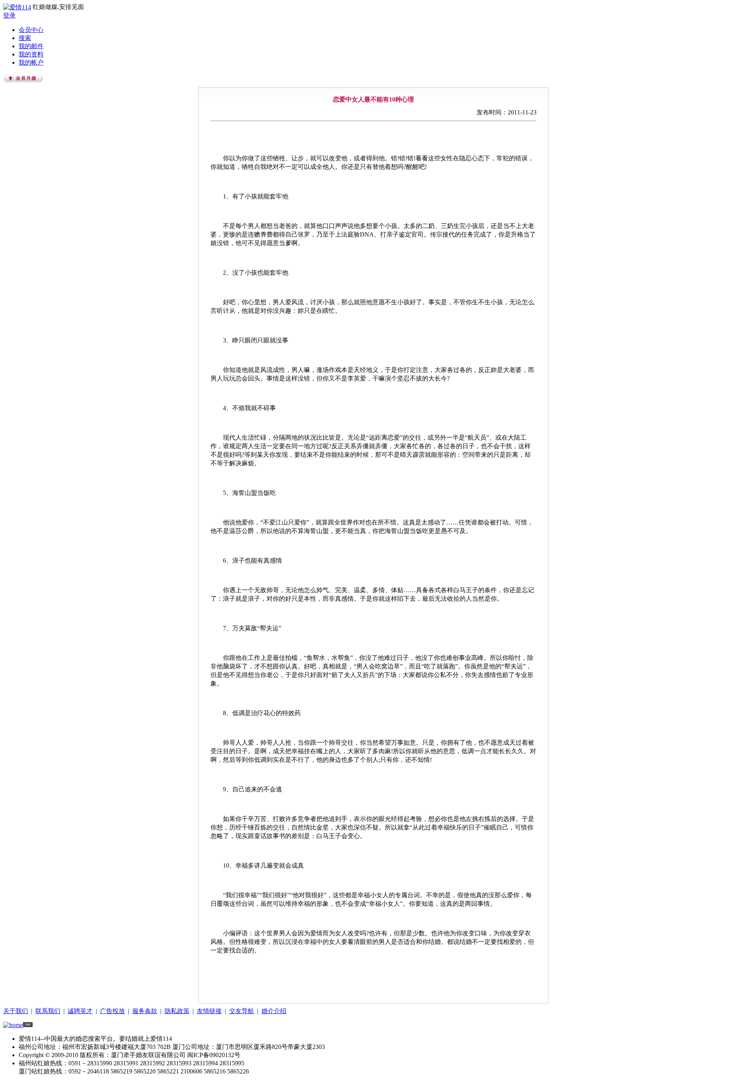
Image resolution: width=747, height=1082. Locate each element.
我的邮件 (31, 46)
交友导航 (241, 1011)
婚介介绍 (273, 1011)
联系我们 (47, 1011)
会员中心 (31, 29)
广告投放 (112, 1011)
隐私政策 (177, 1011)
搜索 (25, 38)
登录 (9, 15)
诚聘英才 (80, 1011)
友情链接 (209, 1011)
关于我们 (15, 1011)
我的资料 (31, 54)
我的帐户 (31, 62)
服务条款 (144, 1011)
